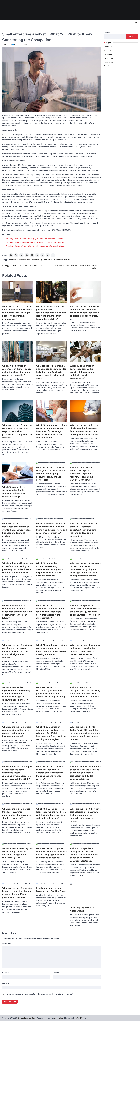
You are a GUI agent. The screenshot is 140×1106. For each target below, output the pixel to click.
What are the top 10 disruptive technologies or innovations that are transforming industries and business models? (85, 815)
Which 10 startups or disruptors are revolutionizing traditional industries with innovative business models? (85, 692)
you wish (68, 259)
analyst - (14, 259)
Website (5, 983)
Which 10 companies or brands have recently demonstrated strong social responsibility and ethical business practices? (50, 569)
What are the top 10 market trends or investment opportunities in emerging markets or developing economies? (84, 529)
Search (107, 32)
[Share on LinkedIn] (21, 255)
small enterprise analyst (53, 259)
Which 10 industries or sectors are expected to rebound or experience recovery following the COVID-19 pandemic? (82, 473)
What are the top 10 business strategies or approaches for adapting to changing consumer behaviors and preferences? (51, 473)
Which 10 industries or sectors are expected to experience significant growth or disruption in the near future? (17, 611)
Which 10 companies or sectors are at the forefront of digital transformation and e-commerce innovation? (17, 370)
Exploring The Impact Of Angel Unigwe (82, 909)
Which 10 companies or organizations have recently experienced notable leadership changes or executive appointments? (16, 693)
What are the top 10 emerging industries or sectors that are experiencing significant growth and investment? (17, 893)
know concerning (34, 259)
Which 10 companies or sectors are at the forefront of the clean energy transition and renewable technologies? (85, 610)
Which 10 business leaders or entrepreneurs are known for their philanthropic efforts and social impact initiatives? (51, 528)
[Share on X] (16, 255)
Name (5, 973)
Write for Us (108, 62)
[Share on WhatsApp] (27, 255)
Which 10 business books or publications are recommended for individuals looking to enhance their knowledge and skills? (51, 312)
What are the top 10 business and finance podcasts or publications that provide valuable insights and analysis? (17, 651)
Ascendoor (59, 1018)
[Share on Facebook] (11, 255)
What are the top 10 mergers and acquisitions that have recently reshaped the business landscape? (16, 732)
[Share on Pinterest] (32, 255)
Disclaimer (108, 54)
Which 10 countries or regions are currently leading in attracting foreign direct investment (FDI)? (17, 853)
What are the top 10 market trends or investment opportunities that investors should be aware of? (16, 813)
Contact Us (108, 47)
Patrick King (8, 44)
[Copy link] (53, 255)
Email (56, 973)
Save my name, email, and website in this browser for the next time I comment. (39, 994)
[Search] (136, 23)
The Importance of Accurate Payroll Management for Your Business (35, 246)
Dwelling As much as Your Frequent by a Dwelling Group (51, 889)
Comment (7, 943)
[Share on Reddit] (37, 255)
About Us (107, 50)
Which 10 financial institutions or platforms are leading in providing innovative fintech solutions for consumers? (17, 568)
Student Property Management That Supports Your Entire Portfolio (35, 242)
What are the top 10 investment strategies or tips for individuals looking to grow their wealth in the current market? (50, 611)
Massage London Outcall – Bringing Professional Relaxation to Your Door (37, 238)
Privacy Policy (109, 58)
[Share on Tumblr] (42, 255)
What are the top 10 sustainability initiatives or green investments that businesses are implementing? (51, 692)
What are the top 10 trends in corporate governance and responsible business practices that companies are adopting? (17, 431)
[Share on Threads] (48, 255)
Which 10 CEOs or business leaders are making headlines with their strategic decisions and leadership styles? (51, 813)
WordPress (80, 1018)
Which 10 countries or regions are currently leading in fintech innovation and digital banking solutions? (51, 650)
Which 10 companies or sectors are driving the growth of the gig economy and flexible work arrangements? (83, 372)
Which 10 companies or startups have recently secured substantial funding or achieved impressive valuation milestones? (84, 854)
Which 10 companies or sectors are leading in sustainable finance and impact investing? (14, 492)
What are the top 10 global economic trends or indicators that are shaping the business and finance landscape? (51, 853)
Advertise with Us (110, 66)
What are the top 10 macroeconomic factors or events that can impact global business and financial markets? (17, 529)
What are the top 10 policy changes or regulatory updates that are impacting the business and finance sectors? (49, 772)
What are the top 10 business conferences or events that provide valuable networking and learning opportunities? (84, 311)
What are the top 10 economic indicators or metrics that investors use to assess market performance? (85, 650)
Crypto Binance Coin (26, 1018)
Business (22, 259)
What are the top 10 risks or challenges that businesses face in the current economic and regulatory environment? (85, 430)
